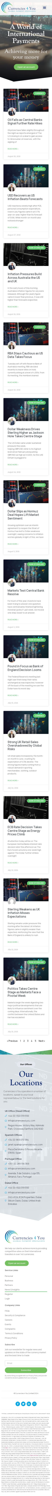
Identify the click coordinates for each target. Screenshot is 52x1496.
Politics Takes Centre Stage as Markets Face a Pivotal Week (24, 992)
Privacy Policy (11, 1338)
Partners (9, 1285)
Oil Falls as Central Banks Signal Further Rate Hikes (25, 121)
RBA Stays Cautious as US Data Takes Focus (25, 355)
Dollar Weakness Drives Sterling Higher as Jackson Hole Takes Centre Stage (26, 432)
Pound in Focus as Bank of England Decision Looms (25, 668)
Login (7, 1298)
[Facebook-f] (18, 1404)
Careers (8, 1320)
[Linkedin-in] (29, 1404)
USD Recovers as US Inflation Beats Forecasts (25, 197)
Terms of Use (34, 1455)
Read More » (13, 149)
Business (9, 1280)
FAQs (7, 1310)
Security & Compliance (15, 1315)
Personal (9, 1276)
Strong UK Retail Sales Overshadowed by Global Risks (25, 745)
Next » (42, 1040)
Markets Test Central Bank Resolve (26, 592)
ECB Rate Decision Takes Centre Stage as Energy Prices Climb (25, 830)
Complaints (10, 1329)
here (6, 1448)
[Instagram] (34, 1404)
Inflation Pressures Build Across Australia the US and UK (25, 277)
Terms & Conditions (14, 1333)
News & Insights (12, 1289)
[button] (44, 7)
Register (9, 1294)
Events (8, 1324)
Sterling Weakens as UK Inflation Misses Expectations (24, 912)
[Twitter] (23, 1404)
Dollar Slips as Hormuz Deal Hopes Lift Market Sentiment (23, 514)
